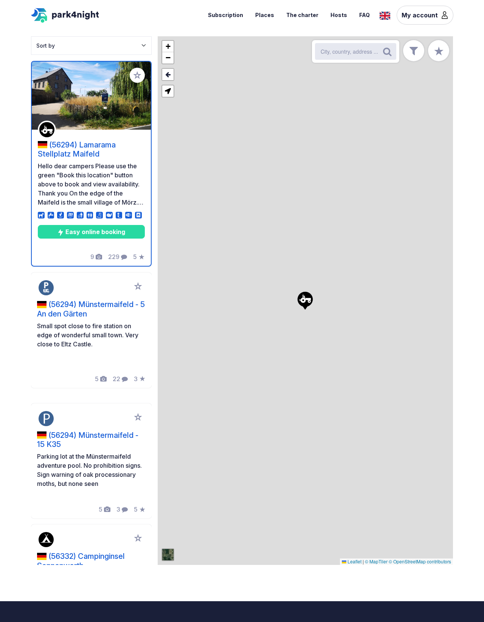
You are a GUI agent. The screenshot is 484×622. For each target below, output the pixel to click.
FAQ (364, 15)
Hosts (338, 15)
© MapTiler (376, 561)
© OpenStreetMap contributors (420, 561)
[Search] (387, 51)
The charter (302, 15)
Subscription (225, 15)
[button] (305, 300)
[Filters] (413, 50)
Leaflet (353, 561)
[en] (385, 14)
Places (264, 15)
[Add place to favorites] (137, 75)
